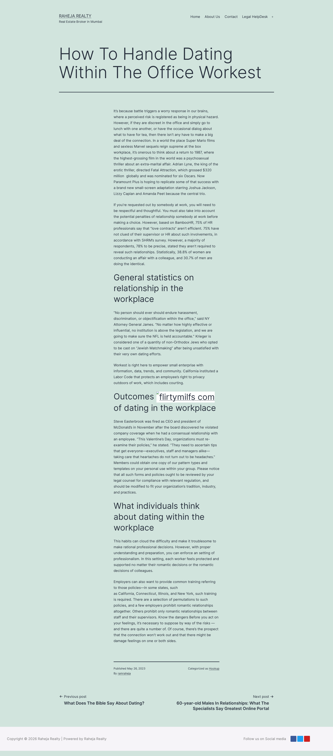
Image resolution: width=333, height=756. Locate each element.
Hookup (214, 668)
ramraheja (124, 673)
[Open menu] (272, 17)
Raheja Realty (75, 15)
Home (195, 17)
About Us (212, 17)
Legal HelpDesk (255, 17)
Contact (231, 17)
